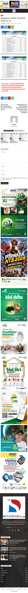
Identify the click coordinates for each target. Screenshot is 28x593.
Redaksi (3, 23)
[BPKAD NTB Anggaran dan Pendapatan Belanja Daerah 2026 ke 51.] (14, 136)
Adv (5, 14)
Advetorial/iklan (4, 572)
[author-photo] (14, 119)
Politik (2, 581)
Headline (2, 575)
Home (2, 14)
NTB (2, 579)
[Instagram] (12, 530)
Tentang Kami (19, 589)
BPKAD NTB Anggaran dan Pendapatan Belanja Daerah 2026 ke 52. (5, 141)
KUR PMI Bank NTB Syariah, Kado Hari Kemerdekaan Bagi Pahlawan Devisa (17, 549)
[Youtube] (18, 530)
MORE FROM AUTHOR (19, 130)
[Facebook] (2, 27)
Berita (2, 568)
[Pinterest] (9, 27)
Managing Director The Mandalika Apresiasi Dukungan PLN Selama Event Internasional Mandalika (21, 108)
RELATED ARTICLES (8, 130)
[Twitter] (5, 27)
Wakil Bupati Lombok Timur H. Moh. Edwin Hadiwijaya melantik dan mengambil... (17, 557)
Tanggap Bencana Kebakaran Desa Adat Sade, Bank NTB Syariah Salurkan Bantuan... (18, 541)
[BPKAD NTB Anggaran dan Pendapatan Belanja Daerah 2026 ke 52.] (5, 136)
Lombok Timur (4, 570)
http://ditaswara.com (14, 126)
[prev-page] (13, 145)
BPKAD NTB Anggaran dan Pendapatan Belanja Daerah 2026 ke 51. (14, 141)
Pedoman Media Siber (10, 589)
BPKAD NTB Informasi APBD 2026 (23, 140)
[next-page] (15, 145)
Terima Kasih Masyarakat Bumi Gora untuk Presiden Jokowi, (6, 107)
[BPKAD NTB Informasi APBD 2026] (23, 136)
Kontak (25, 589)
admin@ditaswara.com (17, 527)
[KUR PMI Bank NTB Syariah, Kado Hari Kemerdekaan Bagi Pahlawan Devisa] (4, 550)
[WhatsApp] (12, 27)
